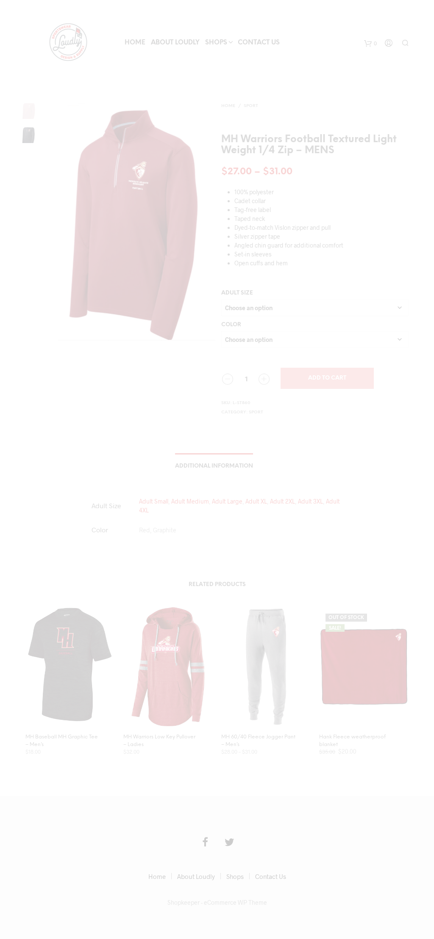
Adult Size (237, 293)
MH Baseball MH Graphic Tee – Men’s (61, 740)
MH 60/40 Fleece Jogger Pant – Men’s (258, 740)
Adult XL (256, 501)
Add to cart (327, 378)
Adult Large (227, 501)
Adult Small (153, 501)
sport (251, 106)
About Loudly (175, 42)
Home (135, 42)
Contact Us (259, 42)
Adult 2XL (282, 501)
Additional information (214, 466)
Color (231, 325)
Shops (216, 42)
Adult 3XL (310, 501)
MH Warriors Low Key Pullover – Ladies (159, 740)
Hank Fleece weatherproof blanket (352, 740)
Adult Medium (190, 501)
